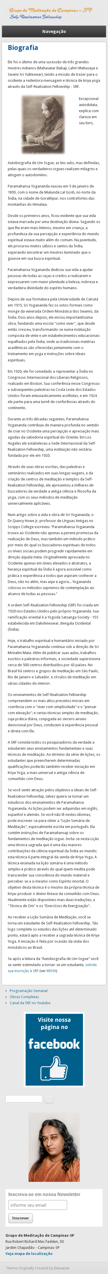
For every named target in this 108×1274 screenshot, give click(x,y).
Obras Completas (24, 997)
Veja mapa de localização (29, 1253)
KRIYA (51, 971)
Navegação (54, 31)
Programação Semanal (29, 991)
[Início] (54, 20)
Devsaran (61, 1268)
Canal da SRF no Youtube (30, 1003)
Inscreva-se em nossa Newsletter (44, 1194)
